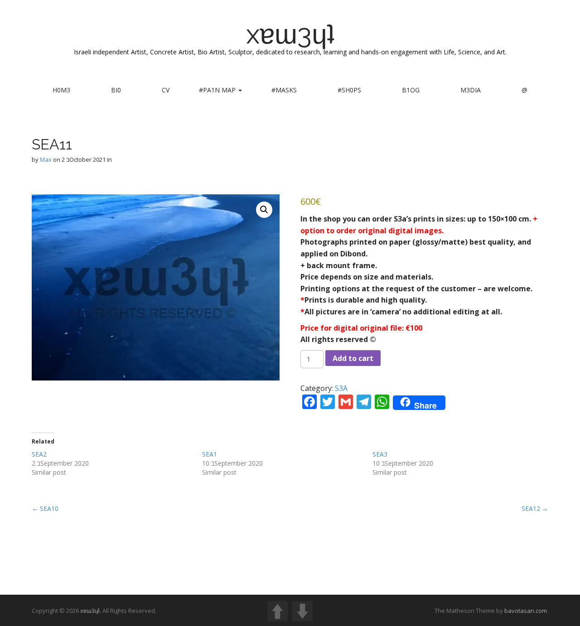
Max (46, 159)
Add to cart (353, 358)
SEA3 (379, 454)
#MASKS (284, 90)
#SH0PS (349, 90)
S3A (341, 388)
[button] (264, 210)
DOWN (302, 611)
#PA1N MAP (218, 90)
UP (277, 611)
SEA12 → (535, 508)
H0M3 (61, 90)
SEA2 (39, 454)
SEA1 (209, 454)
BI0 (116, 90)
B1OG (411, 90)
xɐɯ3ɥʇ (290, 34)
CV (165, 90)
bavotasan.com (525, 611)
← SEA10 (45, 508)
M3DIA (470, 90)
